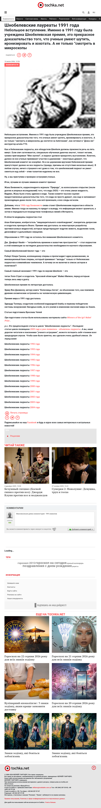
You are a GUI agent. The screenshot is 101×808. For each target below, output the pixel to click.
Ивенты (44, 19)
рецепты (75, 566)
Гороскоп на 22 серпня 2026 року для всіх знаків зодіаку (25, 657)
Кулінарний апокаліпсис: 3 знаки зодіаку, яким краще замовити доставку (26, 706)
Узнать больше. (50, 802)
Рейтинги (52, 19)
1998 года (35, 375)
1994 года (35, 354)
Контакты (11, 587)
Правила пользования (11, 799)
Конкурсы (92, 19)
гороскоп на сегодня (50, 563)
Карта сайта (12, 591)
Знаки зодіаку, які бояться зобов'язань (21, 754)
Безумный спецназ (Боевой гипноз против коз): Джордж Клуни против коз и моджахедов (25, 492)
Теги (8, 557)
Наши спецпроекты (15, 598)
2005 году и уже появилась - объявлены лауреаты (55, 329)
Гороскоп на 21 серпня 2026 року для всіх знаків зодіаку (73, 657)
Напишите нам (13, 583)
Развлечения (64, 19)
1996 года (35, 365)
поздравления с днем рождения (47, 566)
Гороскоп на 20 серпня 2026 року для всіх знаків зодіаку (73, 704)
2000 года (35, 386)
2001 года (35, 391)
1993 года (35, 349)
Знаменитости (8, 19)
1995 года (35, 360)
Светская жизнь (32, 19)
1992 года (35, 344)
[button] (88, 12)
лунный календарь (75, 563)
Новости (19, 19)
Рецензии (15, 436)
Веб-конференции (79, 19)
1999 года (35, 381)
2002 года (35, 397)
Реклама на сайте (14, 595)
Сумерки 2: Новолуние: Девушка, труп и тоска (73, 490)
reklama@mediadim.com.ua (41, 787)
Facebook (32, 422)
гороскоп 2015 (26, 563)
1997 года (35, 370)
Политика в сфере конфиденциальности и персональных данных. (42, 799)
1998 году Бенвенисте (31, 205)
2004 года (35, 407)
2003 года (35, 402)
